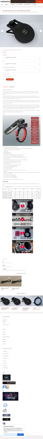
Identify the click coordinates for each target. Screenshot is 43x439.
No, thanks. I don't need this (11, 57)
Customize (7, 434)
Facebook (4, 334)
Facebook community (6, 336)
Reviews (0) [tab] (12, 86)
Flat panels (12, 4)
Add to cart (9, 79)
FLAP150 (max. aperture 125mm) (7, 270)
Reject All (13, 434)
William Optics (9, 266)
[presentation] (2, 31)
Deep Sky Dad (5, 266)
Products (6, 4)
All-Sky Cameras (19, 4)
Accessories (5, 351)
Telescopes (34, 4)
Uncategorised (5, 367)
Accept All (20, 434)
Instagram (4, 341)
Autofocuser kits (27, 4)
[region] (13, 431)
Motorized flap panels (19, 270)
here (8, 324)
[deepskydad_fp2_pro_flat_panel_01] (21, 31)
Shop (2, 4)
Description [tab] (6, 86)
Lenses (4, 360)
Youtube (4, 339)
